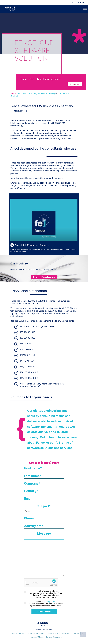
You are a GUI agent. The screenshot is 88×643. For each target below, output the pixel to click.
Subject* (44, 506)
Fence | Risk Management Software (32, 245)
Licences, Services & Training (42, 93)
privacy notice (50, 601)
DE (72, 2)
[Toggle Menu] (85, 9)
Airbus (76, 633)
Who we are (63, 93)
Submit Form (44, 611)
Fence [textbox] (27, 511)
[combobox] (44, 511)
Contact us (74, 84)
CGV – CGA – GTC (36, 633)
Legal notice (52, 633)
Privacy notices (18, 633)
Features (22, 93)
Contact (14, 96)
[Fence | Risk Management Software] (44, 240)
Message (44, 533)
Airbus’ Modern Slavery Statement (46, 637)
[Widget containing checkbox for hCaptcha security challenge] (41, 582)
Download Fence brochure (44, 277)
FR (83, 2)
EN (77, 2)
